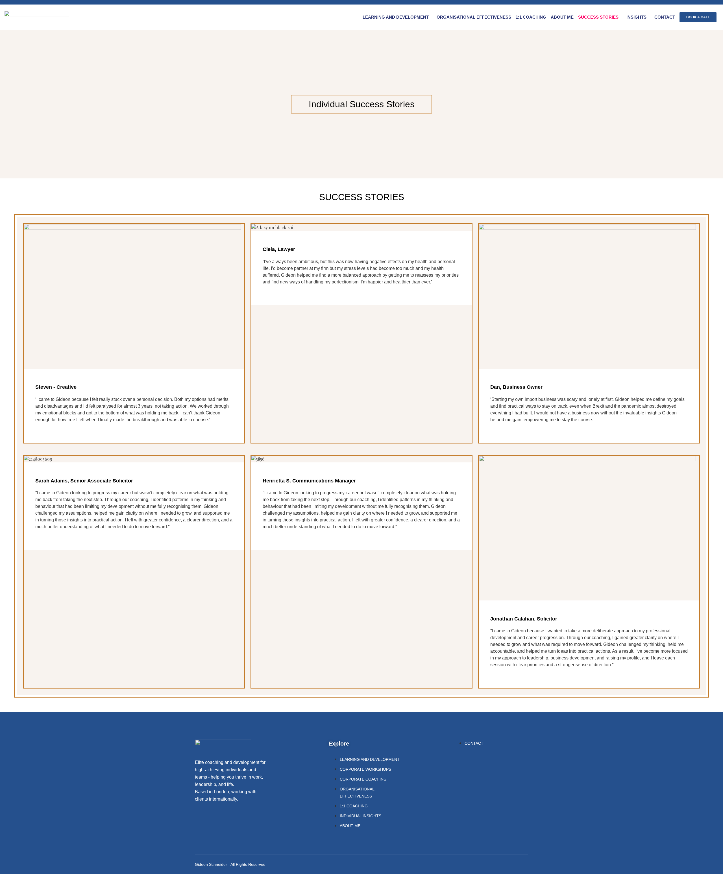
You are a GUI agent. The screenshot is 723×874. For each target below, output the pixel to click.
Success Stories (598, 17)
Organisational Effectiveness (474, 17)
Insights (636, 17)
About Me (562, 17)
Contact (664, 17)
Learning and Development (396, 17)
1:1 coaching (531, 17)
